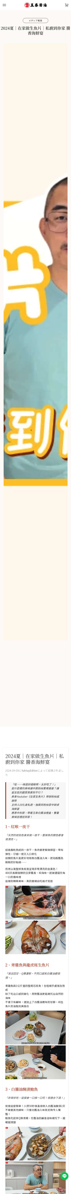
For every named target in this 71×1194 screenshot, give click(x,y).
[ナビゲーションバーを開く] (8, 5)
